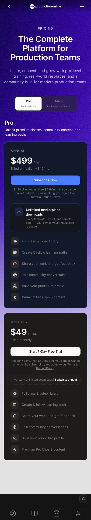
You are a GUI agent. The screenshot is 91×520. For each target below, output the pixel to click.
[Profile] (78, 513)
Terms (34, 197)
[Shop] (56, 513)
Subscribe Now (45, 180)
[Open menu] (82, 6)
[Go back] (9, 6)
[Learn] (34, 513)
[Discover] (13, 513)
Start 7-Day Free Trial (45, 351)
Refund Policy (51, 197)
